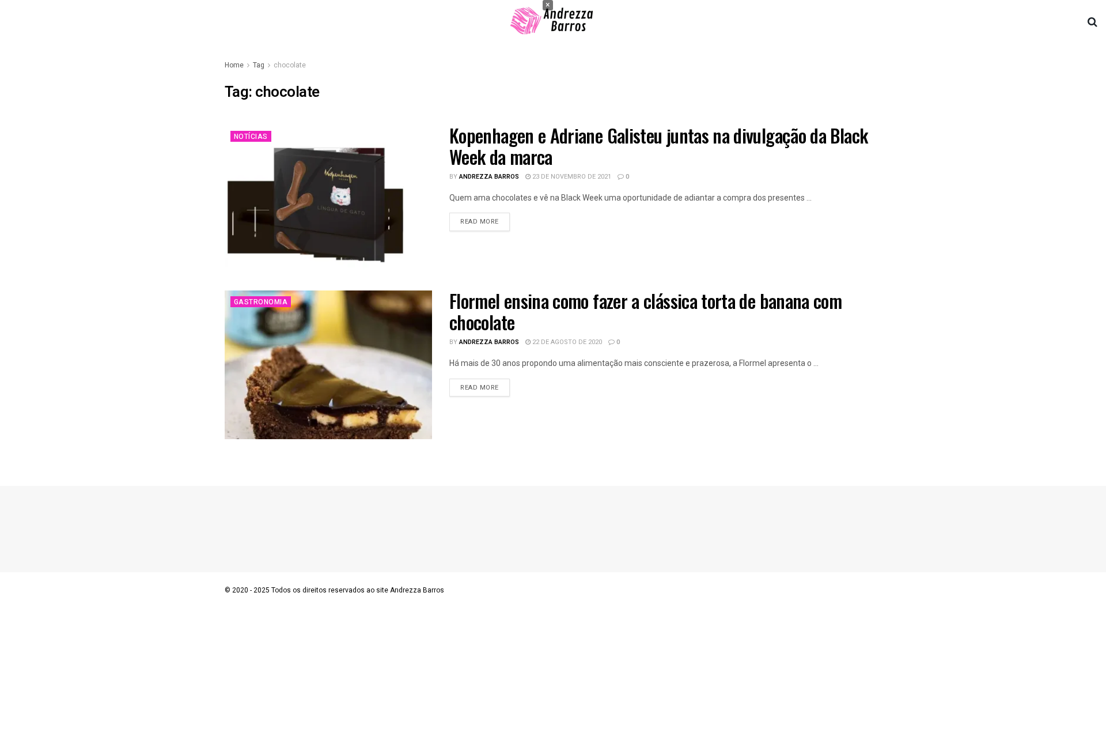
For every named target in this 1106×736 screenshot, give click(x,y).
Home (234, 65)
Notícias (251, 136)
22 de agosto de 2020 (566, 342)
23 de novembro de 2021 (571, 177)
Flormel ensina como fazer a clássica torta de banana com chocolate (645, 311)
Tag (258, 65)
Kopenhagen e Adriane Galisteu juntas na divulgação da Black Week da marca (658, 146)
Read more (479, 222)
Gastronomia (260, 302)
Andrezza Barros (489, 177)
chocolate (290, 65)
